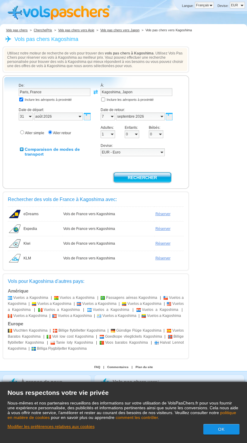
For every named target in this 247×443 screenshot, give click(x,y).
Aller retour (62, 133)
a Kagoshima (30, 298)
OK (221, 429)
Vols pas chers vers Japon (119, 30)
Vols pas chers (17, 30)
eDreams (31, 214)
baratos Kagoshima (126, 342)
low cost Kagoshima (72, 336)
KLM (27, 258)
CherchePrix (43, 30)
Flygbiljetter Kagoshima (62, 348)
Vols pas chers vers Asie (76, 30)
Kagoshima (30, 330)
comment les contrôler (137, 417)
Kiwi (26, 243)
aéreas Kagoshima (131, 298)
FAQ (97, 367)
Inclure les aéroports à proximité (48, 99)
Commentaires (118, 367)
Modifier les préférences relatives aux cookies (51, 426)
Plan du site (144, 367)
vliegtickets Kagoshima (133, 336)
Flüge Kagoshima (138, 330)
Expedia (30, 229)
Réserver (162, 214)
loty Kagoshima (74, 342)
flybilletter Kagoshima (81, 330)
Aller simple (34, 133)
